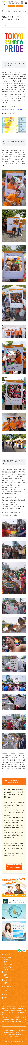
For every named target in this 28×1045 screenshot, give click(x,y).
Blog (5, 988)
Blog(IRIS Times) (9, 10)
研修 (5, 983)
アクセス (6, 994)
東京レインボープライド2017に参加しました (20, 10)
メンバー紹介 (7, 966)
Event (5, 990)
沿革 (5, 963)
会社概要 (6, 961)
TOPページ (7, 954)
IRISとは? (6, 960)
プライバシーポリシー (10, 969)
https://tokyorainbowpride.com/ (12, 109)
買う (5, 975)
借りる (5, 974)
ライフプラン (7, 982)
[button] (14, 25)
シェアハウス (7, 977)
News (5, 992)
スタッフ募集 (7, 967)
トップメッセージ (8, 964)
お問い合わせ (7, 997)
